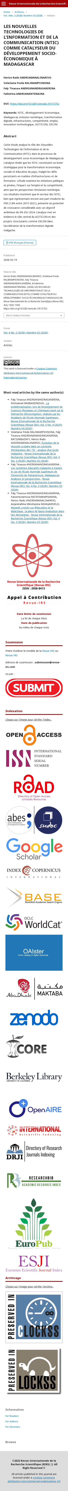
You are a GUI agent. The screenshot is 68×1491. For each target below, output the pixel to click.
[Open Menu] (3, 3)
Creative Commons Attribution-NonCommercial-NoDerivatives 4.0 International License (30, 373)
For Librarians (12, 1426)
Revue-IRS (48, 650)
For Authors (11, 1421)
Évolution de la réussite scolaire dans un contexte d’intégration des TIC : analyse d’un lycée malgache (35, 448)
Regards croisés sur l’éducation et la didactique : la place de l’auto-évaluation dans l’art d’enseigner (37, 511)
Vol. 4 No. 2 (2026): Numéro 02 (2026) (23, 15)
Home (7, 12)
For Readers (12, 1416)
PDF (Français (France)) (21, 242)
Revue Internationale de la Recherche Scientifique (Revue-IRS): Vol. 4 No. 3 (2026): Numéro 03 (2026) (36, 484)
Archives (19, 12)
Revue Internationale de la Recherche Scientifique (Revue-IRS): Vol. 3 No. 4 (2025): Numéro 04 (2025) (36, 424)
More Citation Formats (18, 315)
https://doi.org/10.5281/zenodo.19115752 (34, 103)
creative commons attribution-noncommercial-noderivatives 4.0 (34, 1479)
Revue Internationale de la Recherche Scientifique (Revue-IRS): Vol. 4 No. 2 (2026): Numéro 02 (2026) (35, 457)
